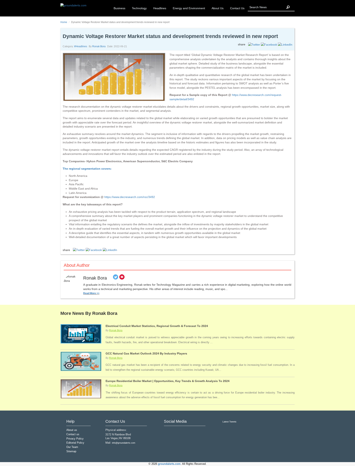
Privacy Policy (75, 438)
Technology (139, 8)
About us (71, 430)
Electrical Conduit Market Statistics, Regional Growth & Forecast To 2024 (157, 326)
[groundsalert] (167, 431)
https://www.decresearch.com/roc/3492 (129, 197)
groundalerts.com (169, 464)
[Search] (288, 7)
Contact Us (237, 8)
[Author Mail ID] (121, 278)
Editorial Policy (75, 442)
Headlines (159, 8)
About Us (218, 8)
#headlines (80, 46)
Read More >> (91, 293)
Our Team (72, 447)
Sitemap (71, 451)
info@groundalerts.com (123, 443)
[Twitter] (115, 278)
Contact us (72, 434)
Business (119, 8)
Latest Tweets (229, 421)
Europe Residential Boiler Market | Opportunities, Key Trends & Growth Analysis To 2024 (167, 381)
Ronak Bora (99, 46)
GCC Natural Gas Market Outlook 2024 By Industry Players (146, 353)
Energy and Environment (189, 8)
